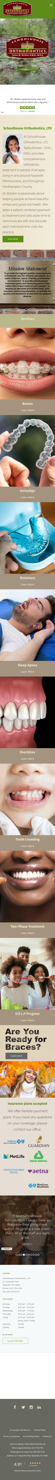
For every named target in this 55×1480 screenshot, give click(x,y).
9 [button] (36, 1254)
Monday (18, 1304)
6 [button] (28, 1254)
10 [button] (38, 1254)
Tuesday (18, 1307)
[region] (27, 1227)
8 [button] (33, 1254)
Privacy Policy (39, 1430)
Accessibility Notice (31, 1436)
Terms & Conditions (11, 1436)
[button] (51, 5)
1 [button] (16, 1254)
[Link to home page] (23, 9)
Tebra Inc (27, 1430)
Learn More (27, 70)
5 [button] (26, 1254)
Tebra (38, 1471)
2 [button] (19, 1254)
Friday (21, 1317)
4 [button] (24, 1254)
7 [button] (31, 1254)
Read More (13, 239)
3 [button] (21, 1254)
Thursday (18, 1314)
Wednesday (18, 1310)
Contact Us (47, 1436)
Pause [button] (2, 112)
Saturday (13, 1324)
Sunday (13, 1327)
